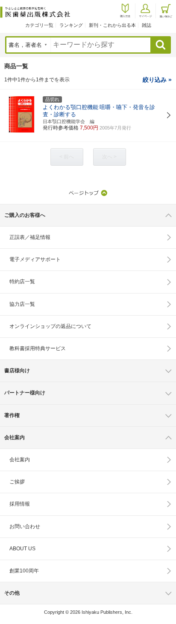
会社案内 (19, 460)
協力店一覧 (22, 304)
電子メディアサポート (35, 259)
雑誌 (146, 25)
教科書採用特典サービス (37, 348)
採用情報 (19, 504)
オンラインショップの (50, 326)
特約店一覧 (22, 282)
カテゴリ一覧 (39, 25)
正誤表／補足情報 (29, 237)
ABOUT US (22, 549)
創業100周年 (24, 571)
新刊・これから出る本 (112, 25)
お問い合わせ (24, 526)
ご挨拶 (17, 482)
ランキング (71, 25)
